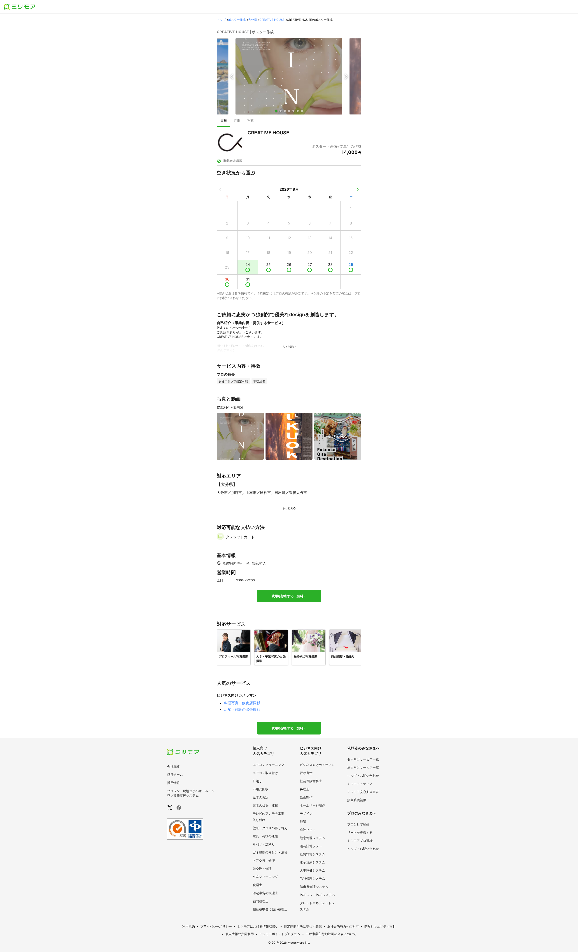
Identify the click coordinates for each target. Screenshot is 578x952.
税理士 (257, 885)
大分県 (252, 19)
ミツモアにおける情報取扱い (257, 926)
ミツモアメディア (360, 784)
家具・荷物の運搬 (265, 836)
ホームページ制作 (312, 805)
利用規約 (188, 926)
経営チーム (175, 775)
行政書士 (306, 773)
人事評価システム (312, 870)
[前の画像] (231, 76)
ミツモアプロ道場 (360, 840)
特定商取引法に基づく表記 (303, 926)
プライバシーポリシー (216, 926)
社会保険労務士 (311, 781)
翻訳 (303, 821)
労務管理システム (312, 878)
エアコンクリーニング (268, 765)
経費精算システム (312, 854)
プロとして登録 (358, 824)
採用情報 (173, 783)
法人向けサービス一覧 (363, 767)
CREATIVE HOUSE (271, 19)
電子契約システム (312, 862)
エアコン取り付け (265, 773)
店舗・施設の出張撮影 (242, 709)
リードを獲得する (360, 832)
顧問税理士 (260, 901)
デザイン (306, 813)
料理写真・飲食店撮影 (242, 703)
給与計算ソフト (311, 846)
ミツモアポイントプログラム (279, 934)
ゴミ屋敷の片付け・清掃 (270, 852)
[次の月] (357, 189)
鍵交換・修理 (262, 868)
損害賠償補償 (356, 800)
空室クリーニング (265, 877)
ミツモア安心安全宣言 (363, 792)
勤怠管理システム (312, 838)
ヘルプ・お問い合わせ (363, 775)
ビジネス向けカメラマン (317, 765)
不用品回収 (260, 789)
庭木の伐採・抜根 (265, 805)
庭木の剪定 (260, 797)
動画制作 (306, 797)
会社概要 (173, 766)
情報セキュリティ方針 (380, 926)
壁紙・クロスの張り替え (270, 828)
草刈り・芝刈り (264, 844)
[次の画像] (346, 76)
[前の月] (220, 189)
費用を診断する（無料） (289, 596)
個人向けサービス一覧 (363, 759)
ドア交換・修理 (264, 860)
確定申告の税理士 (265, 893)
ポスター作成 (237, 19)
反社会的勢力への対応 (343, 926)
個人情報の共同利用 (239, 934)
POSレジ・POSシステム (317, 895)
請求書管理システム (314, 887)
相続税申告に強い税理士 (270, 909)
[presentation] (223, 121)
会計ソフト (308, 830)
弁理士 (304, 789)
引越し (257, 781)
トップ (221, 19)
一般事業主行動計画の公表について (331, 934)
